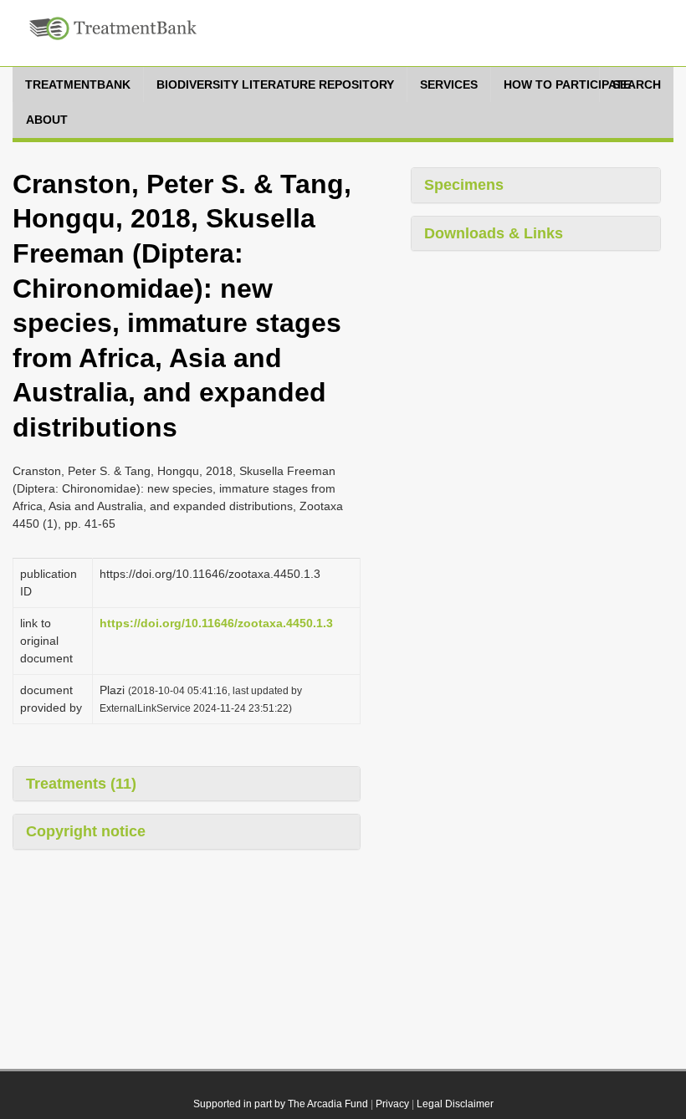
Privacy (392, 1104)
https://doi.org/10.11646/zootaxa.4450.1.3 (216, 623)
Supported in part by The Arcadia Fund (280, 1104)
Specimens (464, 184)
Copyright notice (86, 831)
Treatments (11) (81, 783)
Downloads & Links (493, 233)
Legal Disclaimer (455, 1104)
